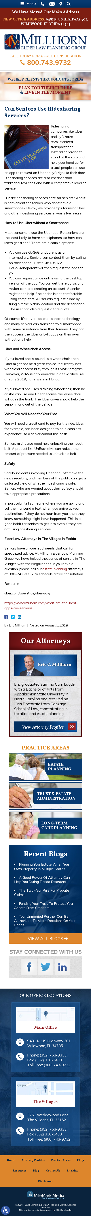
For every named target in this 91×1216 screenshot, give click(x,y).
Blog (36, 1171)
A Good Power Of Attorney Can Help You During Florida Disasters (42, 879)
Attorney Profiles (33, 1160)
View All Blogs (45, 938)
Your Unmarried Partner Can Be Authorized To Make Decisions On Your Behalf (45, 920)
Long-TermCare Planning (59, 825)
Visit (60, 4)
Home (11, 1160)
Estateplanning (59, 767)
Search (68, 4)
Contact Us (53, 1171)
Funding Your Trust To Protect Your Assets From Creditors (43, 905)
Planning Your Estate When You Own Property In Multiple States (41, 866)
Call (42, 4)
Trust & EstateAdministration (56, 796)
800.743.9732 (49, 62)
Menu (31, 4)
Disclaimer (45, 1181)
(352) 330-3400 (48, 1060)
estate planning (54, 569)
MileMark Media (64, 1210)
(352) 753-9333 (53, 1055)
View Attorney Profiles (43, 727)
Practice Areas (60, 1160)
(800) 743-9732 (57, 1064)
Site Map (72, 1171)
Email (52, 4)
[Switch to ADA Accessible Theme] (5, 1210)
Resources (20, 1171)
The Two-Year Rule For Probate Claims (41, 892)
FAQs (80, 1160)
